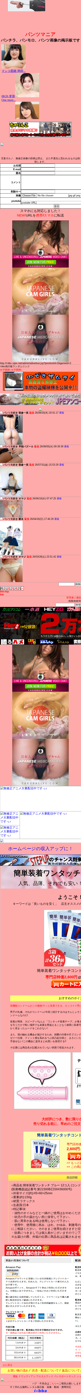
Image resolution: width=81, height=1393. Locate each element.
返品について (71, 1370)
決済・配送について (45, 1370)
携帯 (39, 215)
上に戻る (7, 1365)
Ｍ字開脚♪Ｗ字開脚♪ (11, 369)
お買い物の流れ (18, 1370)
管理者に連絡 (73, 597)
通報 (61, 412)
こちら (53, 1383)
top (2, 594)
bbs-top (4, 591)
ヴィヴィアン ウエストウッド (37, 1376)
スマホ (49, 215)
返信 (31, 412)
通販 (15, 1376)
